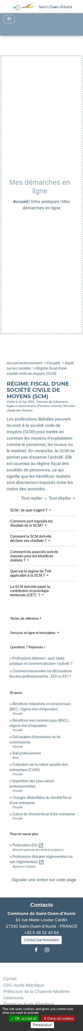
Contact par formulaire (41, 940)
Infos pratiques (45, 201)
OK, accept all (25, 1018)
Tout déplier (62, 498)
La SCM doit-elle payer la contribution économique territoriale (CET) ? (30, 591)
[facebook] (36, 950)
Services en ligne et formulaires (33, 633)
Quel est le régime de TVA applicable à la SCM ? (30, 573)
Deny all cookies (59, 1018)
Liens (41, 968)
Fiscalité (54, 363)
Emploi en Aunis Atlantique (28, 1004)
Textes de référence (24, 618)
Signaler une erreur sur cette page (44, 879)
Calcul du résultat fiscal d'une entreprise (43, 814)
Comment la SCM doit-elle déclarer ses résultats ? (31, 538)
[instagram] (47, 950)
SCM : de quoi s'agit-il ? (29, 510)
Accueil (20, 201)
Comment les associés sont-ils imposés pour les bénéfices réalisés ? (34, 556)
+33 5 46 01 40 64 (41, 932)
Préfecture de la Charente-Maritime (36, 991)
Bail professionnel (26, 753)
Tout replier (34, 498)
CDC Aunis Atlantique (23, 985)
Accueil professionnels (25, 363)
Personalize (42, 1025)
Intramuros (13, 998)
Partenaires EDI (28, 845)
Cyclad (10, 978)
